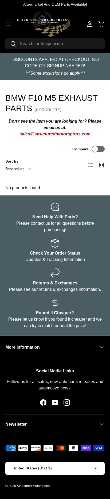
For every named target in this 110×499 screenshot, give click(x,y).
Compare (80, 149)
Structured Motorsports (33, 486)
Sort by (11, 161)
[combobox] (55, 43)
